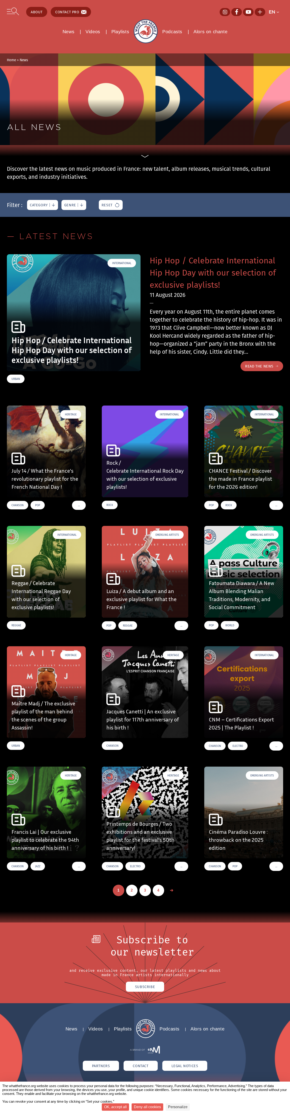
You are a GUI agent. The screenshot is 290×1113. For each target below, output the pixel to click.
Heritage (71, 414)
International (121, 263)
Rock (109, 505)
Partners (101, 1066)
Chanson (17, 505)
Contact (140, 1066)
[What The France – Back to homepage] (145, 1037)
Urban (15, 379)
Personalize (178, 1107)
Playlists (120, 31)
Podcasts (172, 31)
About (37, 12)
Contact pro (67, 12)
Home (11, 59)
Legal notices (184, 1066)
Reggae (16, 625)
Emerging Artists (167, 535)
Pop (37, 505)
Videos (93, 31)
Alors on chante (210, 31)
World (229, 625)
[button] (276, 11)
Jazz (37, 866)
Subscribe (145, 986)
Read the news (259, 366)
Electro (237, 746)
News (68, 31)
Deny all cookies (147, 1107)
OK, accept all (115, 1107)
